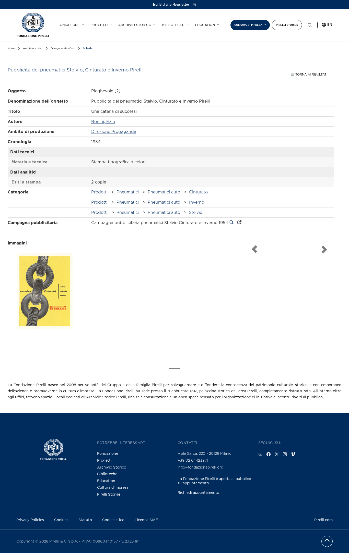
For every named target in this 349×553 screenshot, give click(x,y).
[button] (309, 26)
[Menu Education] (217, 24)
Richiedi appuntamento (198, 492)
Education (205, 25)
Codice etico (113, 520)
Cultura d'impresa (248, 24)
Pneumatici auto (164, 192)
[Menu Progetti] (110, 24)
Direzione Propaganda (113, 131)
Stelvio (195, 212)
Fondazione (68, 25)
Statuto (85, 520)
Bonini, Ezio (103, 121)
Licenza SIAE (146, 520)
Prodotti (99, 192)
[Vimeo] (293, 454)
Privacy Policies (30, 520)
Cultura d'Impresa (113, 487)
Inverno (196, 202)
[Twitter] (277, 454)
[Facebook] (268, 454)
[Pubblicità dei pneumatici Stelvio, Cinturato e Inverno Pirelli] (45, 300)
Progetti (99, 25)
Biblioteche (173, 25)
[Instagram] (285, 454)
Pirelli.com (323, 520)
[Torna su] (327, 541)
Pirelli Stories (287, 24)
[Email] (260, 454)
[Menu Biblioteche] (186, 24)
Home (11, 48)
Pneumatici (128, 192)
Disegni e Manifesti (63, 48)
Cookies (61, 520)
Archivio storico (134, 25)
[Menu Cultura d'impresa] (264, 24)
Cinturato (198, 192)
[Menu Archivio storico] (153, 24)
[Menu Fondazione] (82, 24)
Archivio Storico (111, 467)
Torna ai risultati (310, 74)
